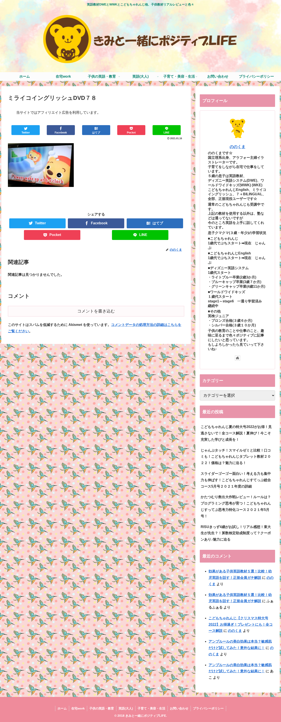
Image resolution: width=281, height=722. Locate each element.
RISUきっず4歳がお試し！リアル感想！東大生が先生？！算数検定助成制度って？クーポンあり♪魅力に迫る (236, 533)
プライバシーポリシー (208, 708)
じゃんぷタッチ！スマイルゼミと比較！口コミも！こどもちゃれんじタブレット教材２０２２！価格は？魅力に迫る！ (236, 456)
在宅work (78, 708)
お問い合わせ (179, 708)
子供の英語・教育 (101, 708)
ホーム (62, 708)
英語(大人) (126, 708)
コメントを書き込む (96, 311)
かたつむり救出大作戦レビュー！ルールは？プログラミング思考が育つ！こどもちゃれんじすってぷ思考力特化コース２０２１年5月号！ (236, 506)
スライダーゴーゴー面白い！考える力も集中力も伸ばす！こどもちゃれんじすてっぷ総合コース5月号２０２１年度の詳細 (236, 480)
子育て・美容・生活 (151, 708)
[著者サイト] (237, 358)
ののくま (237, 146)
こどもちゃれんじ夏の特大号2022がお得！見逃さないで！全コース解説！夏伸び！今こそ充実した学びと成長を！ (236, 433)
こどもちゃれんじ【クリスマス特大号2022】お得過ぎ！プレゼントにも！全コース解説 (241, 624)
